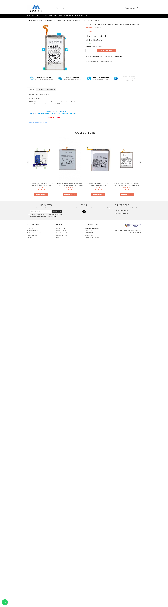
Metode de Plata (61, 228)
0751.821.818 (123, 210)
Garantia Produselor (62, 233)
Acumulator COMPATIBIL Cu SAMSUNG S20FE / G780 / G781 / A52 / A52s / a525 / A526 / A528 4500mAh (127, 184)
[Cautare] (90, 8)
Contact (29, 237)
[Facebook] (84, 211)
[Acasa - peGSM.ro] (37, 8)
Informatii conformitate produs (38, 123)
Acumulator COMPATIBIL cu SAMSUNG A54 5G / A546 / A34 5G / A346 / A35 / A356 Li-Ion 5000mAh (69, 184)
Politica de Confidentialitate (48, 216)
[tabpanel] (55, 48)
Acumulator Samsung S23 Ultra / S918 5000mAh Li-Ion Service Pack (41, 184)
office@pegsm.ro (123, 213)
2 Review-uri (97, 27)
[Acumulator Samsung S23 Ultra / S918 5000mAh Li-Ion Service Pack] (41, 159)
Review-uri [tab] (51, 89)
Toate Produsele (33, 15)
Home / (29, 20)
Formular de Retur (66, 15)
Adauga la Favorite (92, 61)
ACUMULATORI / (37, 20)
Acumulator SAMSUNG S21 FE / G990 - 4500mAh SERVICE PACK (98, 184)
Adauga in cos (106, 51)
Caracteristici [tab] (41, 89)
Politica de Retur (61, 230)
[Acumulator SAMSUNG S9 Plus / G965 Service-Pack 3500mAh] (55, 48)
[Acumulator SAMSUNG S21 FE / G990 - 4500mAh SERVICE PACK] (98, 159)
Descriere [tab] (31, 90)
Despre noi (30, 228)
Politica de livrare (32, 235)
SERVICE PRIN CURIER (50, 15)
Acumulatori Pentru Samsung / (54, 20)
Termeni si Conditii (32, 230)
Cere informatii (107, 61)
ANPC (58, 237)
